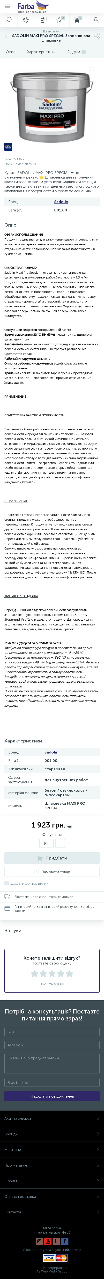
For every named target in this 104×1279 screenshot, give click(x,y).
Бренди (11, 1134)
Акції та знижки (17, 1118)
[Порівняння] (43, 20)
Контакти (12, 1212)
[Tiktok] (56, 1241)
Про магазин (15, 1165)
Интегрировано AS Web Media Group (52, 1269)
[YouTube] (48, 1241)
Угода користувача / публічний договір (52, 1250)
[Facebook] (64, 1241)
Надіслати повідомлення (52, 1096)
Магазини (12, 1149)
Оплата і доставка (20, 1196)
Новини (11, 1181)
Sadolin (61, 201)
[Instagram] (39, 1241)
